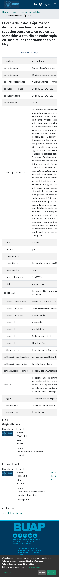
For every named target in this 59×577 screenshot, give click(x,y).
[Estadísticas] (36, 4)
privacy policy (35, 567)
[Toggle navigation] (55, 4)
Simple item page (29, 52)
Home (5, 11)
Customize (6, 572)
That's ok (51, 572)
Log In (46, 4)
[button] (40, 4)
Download (53, 475)
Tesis (13, 11)
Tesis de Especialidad (30, 11)
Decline (42, 572)
